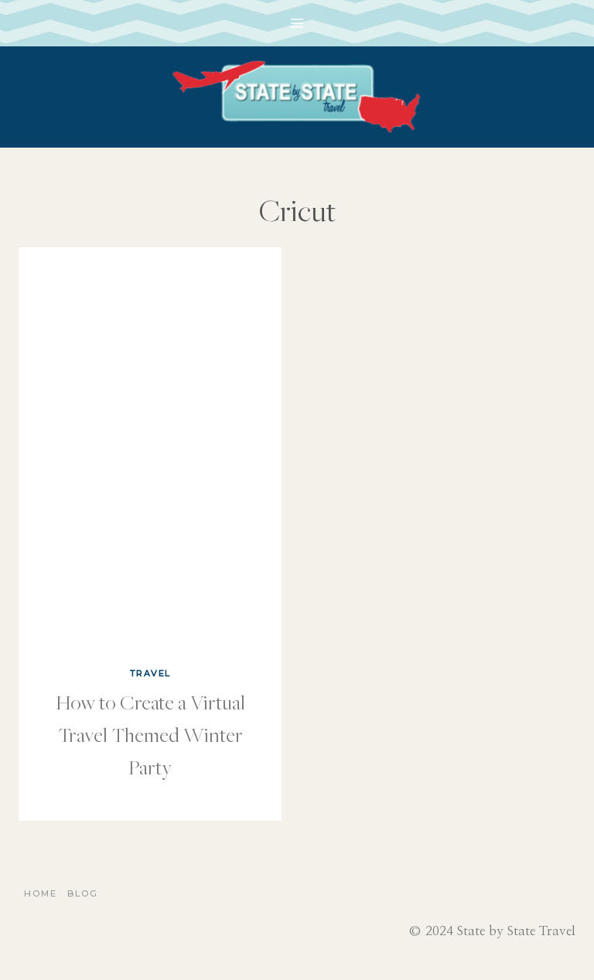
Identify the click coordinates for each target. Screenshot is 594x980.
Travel (150, 673)
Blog (82, 893)
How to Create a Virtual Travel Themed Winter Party (150, 734)
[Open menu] (297, 23)
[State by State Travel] (297, 97)
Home (40, 893)
